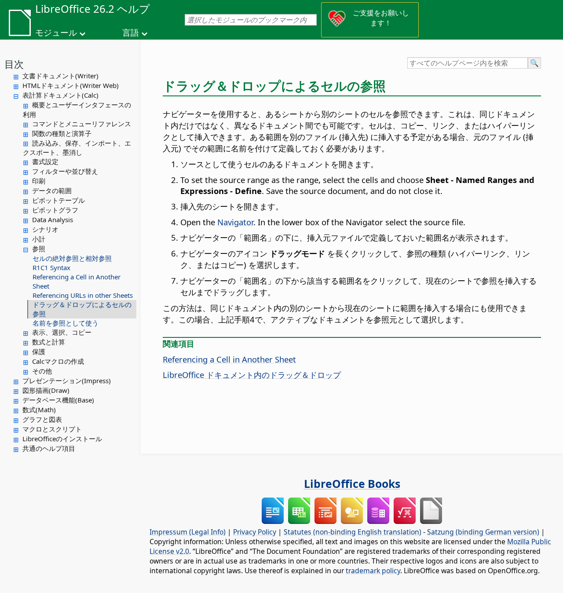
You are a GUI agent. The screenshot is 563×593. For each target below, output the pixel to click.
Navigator (235, 221)
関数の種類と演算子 (61, 133)
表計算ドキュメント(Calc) (60, 95)
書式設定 (45, 161)
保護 (38, 351)
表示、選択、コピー (61, 332)
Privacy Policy (254, 532)
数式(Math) (39, 409)
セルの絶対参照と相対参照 (72, 258)
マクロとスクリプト (52, 429)
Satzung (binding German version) (483, 532)
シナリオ (45, 229)
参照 (38, 248)
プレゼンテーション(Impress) (66, 380)
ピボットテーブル (58, 200)
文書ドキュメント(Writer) (60, 75)
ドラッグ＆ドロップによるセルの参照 (82, 309)
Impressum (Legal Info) (188, 532)
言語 (130, 32)
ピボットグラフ (55, 209)
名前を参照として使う (66, 322)
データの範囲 (52, 190)
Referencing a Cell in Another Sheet (77, 281)
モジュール (56, 32)
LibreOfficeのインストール (62, 438)
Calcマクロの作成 (58, 361)
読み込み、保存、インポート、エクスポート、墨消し (77, 148)
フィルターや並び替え (65, 171)
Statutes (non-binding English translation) (352, 532)
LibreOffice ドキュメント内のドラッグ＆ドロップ (252, 374)
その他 (42, 370)
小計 (38, 238)
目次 (14, 63)
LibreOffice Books (352, 483)
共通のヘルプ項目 (48, 448)
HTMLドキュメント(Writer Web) (70, 85)
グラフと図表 (42, 419)
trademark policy (373, 570)
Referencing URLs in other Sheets (83, 295)
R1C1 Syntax (51, 267)
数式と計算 (48, 341)
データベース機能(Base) (58, 399)
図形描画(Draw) (45, 390)
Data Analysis (52, 219)
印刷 (38, 180)
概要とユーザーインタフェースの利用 (77, 109)
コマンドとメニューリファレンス (81, 123)
